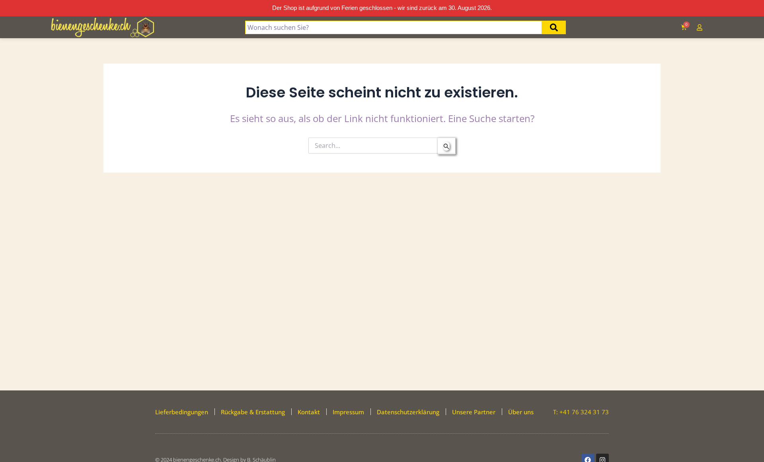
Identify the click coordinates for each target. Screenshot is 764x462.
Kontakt (309, 412)
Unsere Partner (473, 412)
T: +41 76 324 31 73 (581, 412)
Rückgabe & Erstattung (253, 412)
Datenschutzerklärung (408, 412)
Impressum (348, 412)
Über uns (521, 412)
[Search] (554, 27)
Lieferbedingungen (181, 412)
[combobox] (393, 27)
